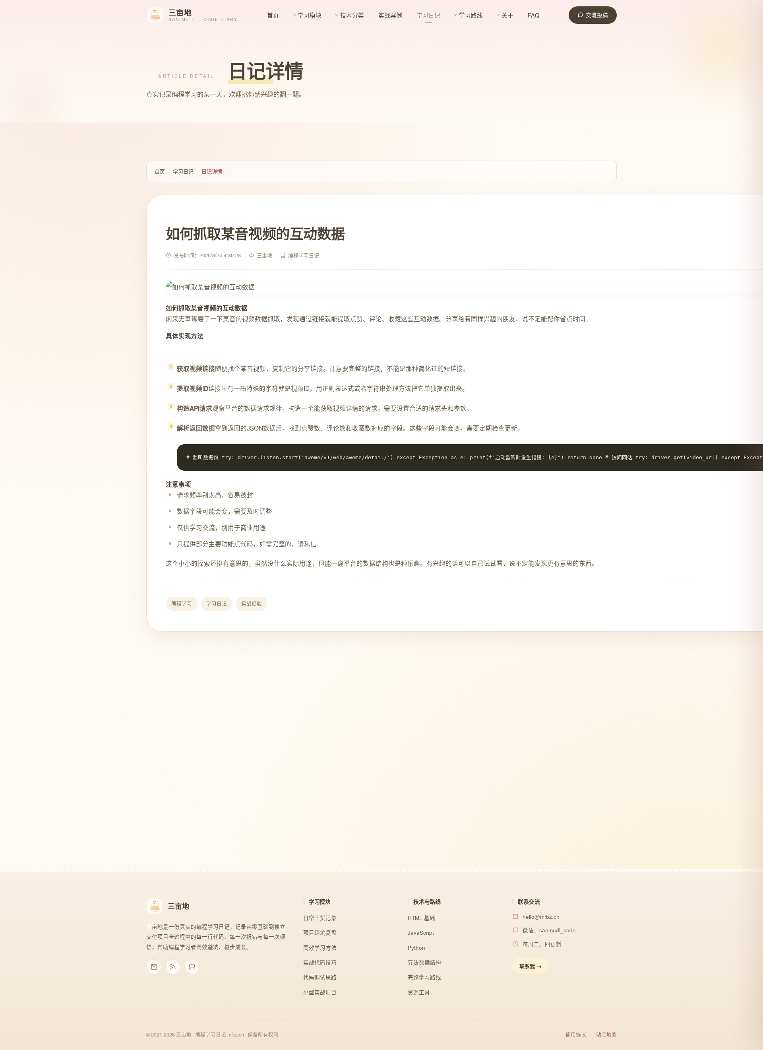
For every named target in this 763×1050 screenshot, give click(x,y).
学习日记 (428, 15)
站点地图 (606, 1034)
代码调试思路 (320, 977)
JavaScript (421, 932)
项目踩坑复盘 (320, 932)
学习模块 (309, 15)
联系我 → (530, 966)
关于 (507, 15)
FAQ (533, 15)
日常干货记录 (320, 918)
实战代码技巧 (320, 962)
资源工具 (419, 992)
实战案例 (390, 15)
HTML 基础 (421, 918)
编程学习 (181, 603)
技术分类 (352, 15)
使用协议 (575, 1034)
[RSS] (172, 966)
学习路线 (471, 15)
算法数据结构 (424, 962)
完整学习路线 (424, 977)
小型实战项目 (320, 992)
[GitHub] (191, 966)
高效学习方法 (320, 947)
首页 (273, 15)
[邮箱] (153, 966)
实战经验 (251, 603)
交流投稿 (597, 15)
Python (416, 947)
